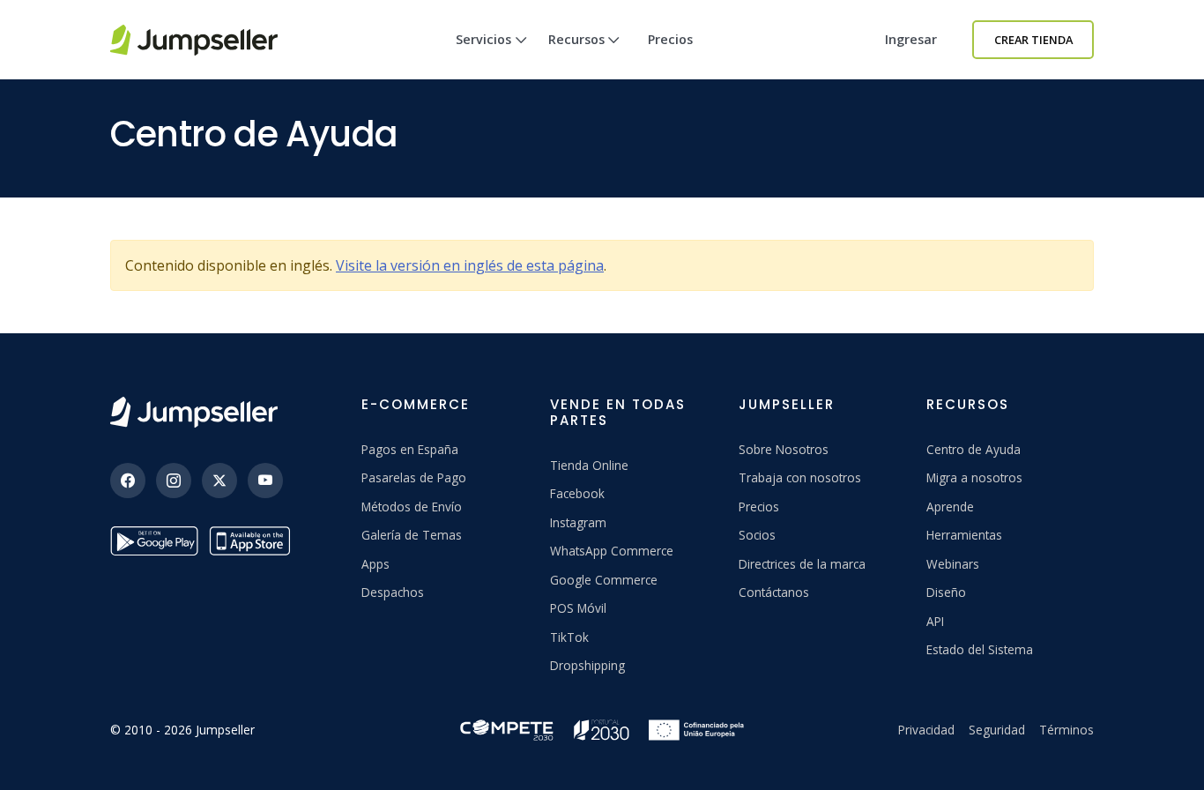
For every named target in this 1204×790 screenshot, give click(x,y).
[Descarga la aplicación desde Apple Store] (253, 540)
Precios (670, 39)
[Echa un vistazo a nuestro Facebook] (127, 480)
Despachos (392, 592)
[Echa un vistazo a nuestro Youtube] (265, 480)
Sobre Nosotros (784, 449)
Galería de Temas (411, 534)
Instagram (578, 522)
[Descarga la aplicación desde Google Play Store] (154, 540)
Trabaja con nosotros (800, 477)
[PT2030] (602, 727)
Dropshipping (587, 665)
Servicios (483, 39)
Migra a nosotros (974, 477)
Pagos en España (409, 449)
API (935, 621)
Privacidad (926, 729)
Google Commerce (604, 579)
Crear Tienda (1033, 40)
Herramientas (964, 534)
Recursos (576, 39)
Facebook (577, 493)
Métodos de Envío (411, 506)
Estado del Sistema (979, 649)
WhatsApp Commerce (611, 550)
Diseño (946, 592)
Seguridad (997, 729)
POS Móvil (578, 608)
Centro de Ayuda (973, 449)
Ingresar (911, 39)
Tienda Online (589, 465)
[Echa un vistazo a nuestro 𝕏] (219, 480)
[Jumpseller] (194, 412)
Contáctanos (774, 592)
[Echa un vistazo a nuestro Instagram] (173, 480)
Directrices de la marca (802, 563)
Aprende (950, 506)
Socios (757, 534)
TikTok (569, 637)
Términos (1066, 729)
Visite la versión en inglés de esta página (470, 265)
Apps (375, 563)
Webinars (952, 563)
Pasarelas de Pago (413, 477)
